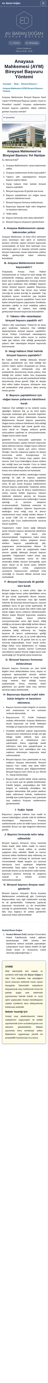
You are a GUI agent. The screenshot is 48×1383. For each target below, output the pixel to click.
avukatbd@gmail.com (33, 1023)
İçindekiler (10, 117)
